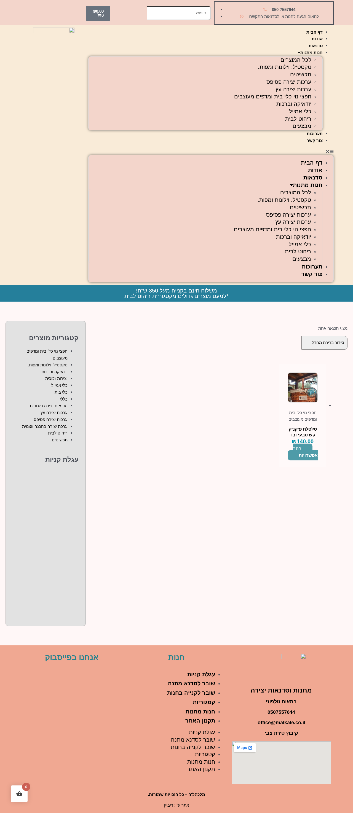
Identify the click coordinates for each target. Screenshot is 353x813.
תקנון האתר (200, 721)
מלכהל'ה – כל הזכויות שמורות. (176, 794)
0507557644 (281, 712)
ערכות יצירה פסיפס (288, 82)
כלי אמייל (300, 111)
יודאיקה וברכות (293, 104)
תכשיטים (300, 74)
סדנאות (316, 45)
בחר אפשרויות (305, 452)
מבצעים (302, 126)
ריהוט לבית (298, 119)
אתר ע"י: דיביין (176, 805)
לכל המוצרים (295, 60)
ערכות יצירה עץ (293, 89)
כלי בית (61, 392)
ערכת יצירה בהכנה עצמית (45, 426)
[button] (211, 151)
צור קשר (315, 140)
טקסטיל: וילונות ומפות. (284, 67)
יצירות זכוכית (56, 378)
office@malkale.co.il (281, 722)
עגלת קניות (201, 674)
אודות (317, 38)
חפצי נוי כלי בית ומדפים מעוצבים (272, 96)
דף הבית (314, 32)
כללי (64, 399)
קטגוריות (204, 702)
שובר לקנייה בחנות (191, 693)
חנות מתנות (311, 52)
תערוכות (315, 133)
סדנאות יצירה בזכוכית (49, 405)
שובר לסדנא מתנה (191, 683)
